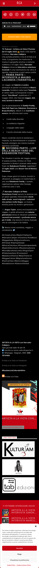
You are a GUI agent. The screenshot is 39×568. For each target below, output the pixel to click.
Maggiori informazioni (13, 427)
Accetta (19, 548)
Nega (19, 554)
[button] (36, 526)
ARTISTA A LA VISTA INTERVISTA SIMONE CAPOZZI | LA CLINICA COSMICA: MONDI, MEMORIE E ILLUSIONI (23, 511)
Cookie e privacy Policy (24, 565)
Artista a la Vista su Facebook (14, 360)
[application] (19, 26)
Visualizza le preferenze (19, 560)
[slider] (33, 26)
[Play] (5, 26)
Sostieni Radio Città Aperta (19, 37)
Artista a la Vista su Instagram (14, 365)
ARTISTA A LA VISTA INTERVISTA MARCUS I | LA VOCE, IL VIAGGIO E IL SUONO (23, 519)
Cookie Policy (11, 565)
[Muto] (28, 26)
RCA (19, 3)
